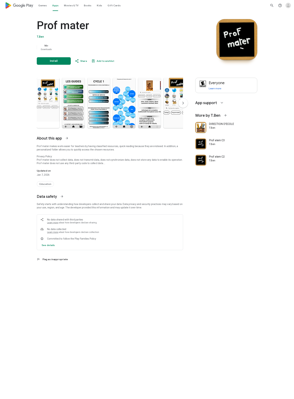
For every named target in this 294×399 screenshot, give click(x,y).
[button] (48, 103)
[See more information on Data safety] (62, 196)
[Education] (45, 184)
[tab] (43, 5)
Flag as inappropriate (52, 259)
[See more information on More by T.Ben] (225, 115)
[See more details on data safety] (48, 245)
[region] (105, 47)
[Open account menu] (288, 5)
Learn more (52, 222)
